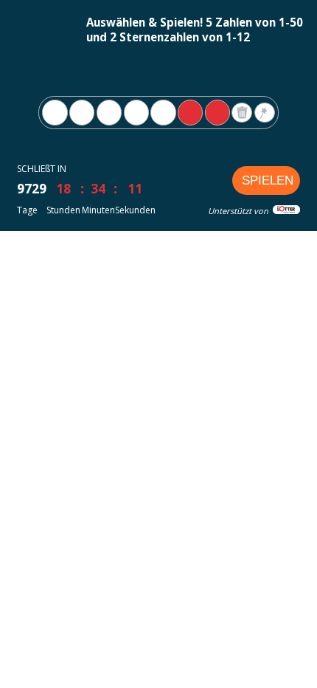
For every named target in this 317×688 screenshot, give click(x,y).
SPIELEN (267, 180)
